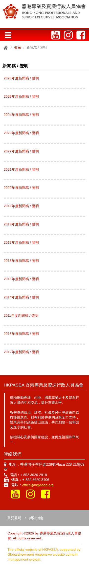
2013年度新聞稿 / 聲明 (21, 334)
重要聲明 (14, 518)
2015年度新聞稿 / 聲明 (21, 279)
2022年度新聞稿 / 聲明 (21, 151)
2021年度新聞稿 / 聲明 (21, 169)
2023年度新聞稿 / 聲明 (21, 133)
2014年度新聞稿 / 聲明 (21, 297)
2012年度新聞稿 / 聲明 (21, 352)
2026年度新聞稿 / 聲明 (21, 78)
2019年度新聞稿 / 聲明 (21, 206)
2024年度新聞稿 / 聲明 (21, 115)
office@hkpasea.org (38, 485)
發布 (17, 48)
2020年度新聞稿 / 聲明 (21, 188)
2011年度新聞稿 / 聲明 (21, 315)
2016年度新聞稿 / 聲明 (21, 261)
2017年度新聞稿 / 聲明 (21, 242)
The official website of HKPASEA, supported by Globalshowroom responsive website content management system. (43, 554)
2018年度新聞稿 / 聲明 (21, 224)
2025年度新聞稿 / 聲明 (21, 96)
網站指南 (36, 518)
